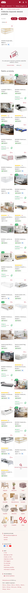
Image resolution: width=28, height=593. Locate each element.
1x (8, 215)
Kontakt (6, 537)
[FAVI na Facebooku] (4, 546)
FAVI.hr (23, 585)
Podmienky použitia (9, 567)
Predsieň (14, 525)
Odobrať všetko (10, 65)
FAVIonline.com (6, 580)
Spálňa (23, 513)
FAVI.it (4, 587)
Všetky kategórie (20, 6)
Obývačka (14, 513)
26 (12, 457)
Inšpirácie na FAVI (8, 559)
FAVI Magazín (7, 561)
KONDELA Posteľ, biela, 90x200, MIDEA (11, 472)
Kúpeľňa (5, 513)
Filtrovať (23, 18)
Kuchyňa (23, 502)
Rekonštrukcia (14, 502)
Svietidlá (5, 502)
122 (25, 75)
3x (8, 115)
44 (12, 102)
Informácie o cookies (9, 569)
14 (12, 124)
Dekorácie (9, 6)
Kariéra (5, 539)
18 (25, 202)
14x (22, 364)
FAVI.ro (13, 585)
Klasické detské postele (13, 9)
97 (25, 224)
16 (12, 152)
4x (8, 392)
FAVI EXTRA (7, 565)
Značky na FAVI (8, 556)
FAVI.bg (19, 587)
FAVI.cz (4, 585)
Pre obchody (7, 563)
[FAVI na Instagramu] (7, 546)
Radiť (15, 18)
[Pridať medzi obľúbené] (12, 26)
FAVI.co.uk (14, 587)
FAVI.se (9, 587)
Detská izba (5, 526)
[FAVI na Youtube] (10, 546)
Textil (14, 6)
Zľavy (23, 525)
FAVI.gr (4, 589)
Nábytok (3, 6)
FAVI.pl (9, 585)
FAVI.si (8, 589)
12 (25, 407)
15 (25, 124)
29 (12, 75)
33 (25, 352)
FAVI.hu (18, 585)
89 (25, 379)
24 (12, 407)
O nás (5, 552)
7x (22, 115)
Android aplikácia (9, 575)
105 (25, 102)
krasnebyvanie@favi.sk (11, 535)
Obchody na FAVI (8, 554)
